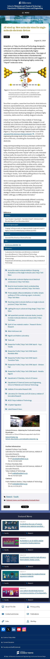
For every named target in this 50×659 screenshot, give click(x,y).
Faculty (16, 496)
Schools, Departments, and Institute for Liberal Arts (21, 439)
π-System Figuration (14, 405)
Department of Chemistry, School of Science (22, 378)
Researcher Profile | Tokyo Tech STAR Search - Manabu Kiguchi (26, 372)
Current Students (8, 642)
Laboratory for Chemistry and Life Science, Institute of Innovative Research (26, 395)
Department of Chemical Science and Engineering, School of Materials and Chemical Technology (24, 383)
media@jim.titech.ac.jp (19, 484)
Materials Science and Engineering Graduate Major (22, 500)
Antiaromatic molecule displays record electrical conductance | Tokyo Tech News (24, 280)
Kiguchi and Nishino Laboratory (18, 336)
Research (9, 496)
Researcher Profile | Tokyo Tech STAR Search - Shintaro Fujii (26, 366)
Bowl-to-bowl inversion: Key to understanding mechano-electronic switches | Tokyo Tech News (24, 287)
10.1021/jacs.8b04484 (11, 245)
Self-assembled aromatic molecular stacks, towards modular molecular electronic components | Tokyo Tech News (25, 317)
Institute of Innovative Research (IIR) (20, 389)
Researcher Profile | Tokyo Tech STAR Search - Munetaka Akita (23, 352)
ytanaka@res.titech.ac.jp (20, 459)
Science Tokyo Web (9, 637)
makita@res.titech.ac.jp (20, 473)
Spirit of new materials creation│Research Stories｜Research (25, 325)
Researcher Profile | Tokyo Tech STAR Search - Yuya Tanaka (25, 345)
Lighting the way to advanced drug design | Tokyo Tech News (26, 310)
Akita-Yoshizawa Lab (15, 331)
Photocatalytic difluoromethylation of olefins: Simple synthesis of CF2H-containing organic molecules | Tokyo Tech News (25, 295)
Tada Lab (11, 340)
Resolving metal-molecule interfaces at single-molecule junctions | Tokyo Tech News (26, 303)
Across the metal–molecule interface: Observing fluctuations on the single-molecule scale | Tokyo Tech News (25, 272)
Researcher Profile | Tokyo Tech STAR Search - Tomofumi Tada (23, 359)
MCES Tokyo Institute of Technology (20, 400)
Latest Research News (15, 409)
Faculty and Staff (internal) (11, 647)
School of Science (11, 437)
